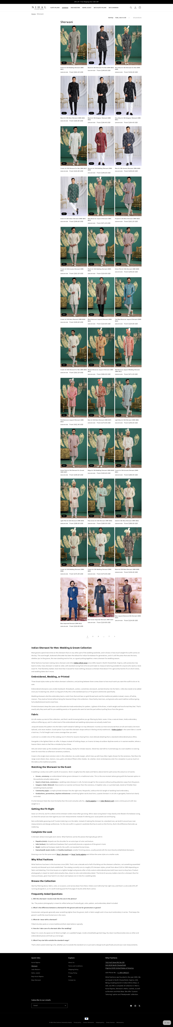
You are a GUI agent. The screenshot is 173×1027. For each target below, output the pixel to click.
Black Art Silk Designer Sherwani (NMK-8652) (99, 119)
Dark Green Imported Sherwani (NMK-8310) (100, 619)
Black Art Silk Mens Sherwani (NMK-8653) (72, 118)
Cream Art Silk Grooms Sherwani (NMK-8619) (72, 270)
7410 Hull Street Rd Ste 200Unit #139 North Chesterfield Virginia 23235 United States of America (119, 965)
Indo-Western (35, 969)
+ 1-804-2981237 (123, 973)
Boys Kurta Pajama (37, 976)
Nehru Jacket (35, 973)
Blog (69, 976)
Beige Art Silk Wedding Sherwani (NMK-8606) (101, 470)
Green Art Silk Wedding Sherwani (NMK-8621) (72, 68)
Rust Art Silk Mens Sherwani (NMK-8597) (99, 420)
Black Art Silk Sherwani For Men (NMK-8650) (101, 67)
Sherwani (40, 14)
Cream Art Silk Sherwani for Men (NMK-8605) (73, 370)
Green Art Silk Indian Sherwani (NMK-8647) (73, 218)
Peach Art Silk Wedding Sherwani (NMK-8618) (99, 270)
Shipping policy (100, 1022)
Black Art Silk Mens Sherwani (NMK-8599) (127, 569)
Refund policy (120, 1022)
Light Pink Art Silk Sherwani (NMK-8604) (72, 521)
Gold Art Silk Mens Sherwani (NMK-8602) (127, 521)
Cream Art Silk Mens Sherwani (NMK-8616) (72, 319)
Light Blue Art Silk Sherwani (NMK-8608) (127, 420)
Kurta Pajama (35, 962)
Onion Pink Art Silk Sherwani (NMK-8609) (127, 269)
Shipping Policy (73, 969)
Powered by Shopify (67, 1022)
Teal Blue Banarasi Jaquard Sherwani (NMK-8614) (128, 320)
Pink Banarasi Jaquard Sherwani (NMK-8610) (72, 421)
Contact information (88, 1022)
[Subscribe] (65, 1005)
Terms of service (110, 1022)
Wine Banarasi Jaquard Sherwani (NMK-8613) (100, 219)
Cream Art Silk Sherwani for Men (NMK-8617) (73, 168)
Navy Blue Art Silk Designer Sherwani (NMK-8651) (128, 119)
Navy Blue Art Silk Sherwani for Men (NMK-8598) (127, 68)
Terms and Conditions (75, 966)
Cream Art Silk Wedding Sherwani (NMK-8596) (72, 570)
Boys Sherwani (36, 980)
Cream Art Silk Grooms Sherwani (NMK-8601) (127, 471)
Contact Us (71, 980)
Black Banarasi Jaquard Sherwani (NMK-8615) (100, 320)
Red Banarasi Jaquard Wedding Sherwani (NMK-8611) (127, 370)
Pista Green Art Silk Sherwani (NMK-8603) (100, 521)
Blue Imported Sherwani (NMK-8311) (71, 623)
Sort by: (110, 17)
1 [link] (87, 636)
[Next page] (114, 636)
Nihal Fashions (57, 1022)
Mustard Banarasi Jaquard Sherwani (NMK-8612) (101, 370)
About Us (71, 962)
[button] (131, 7)
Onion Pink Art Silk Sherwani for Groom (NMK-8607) (72, 471)
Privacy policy (77, 1022)
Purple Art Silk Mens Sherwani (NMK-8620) (127, 218)
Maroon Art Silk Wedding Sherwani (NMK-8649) (100, 169)
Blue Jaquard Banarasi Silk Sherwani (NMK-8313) (128, 616)
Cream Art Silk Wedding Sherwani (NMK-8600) (100, 570)
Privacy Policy (72, 973)
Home (33, 14)
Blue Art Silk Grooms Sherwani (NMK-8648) (127, 168)
